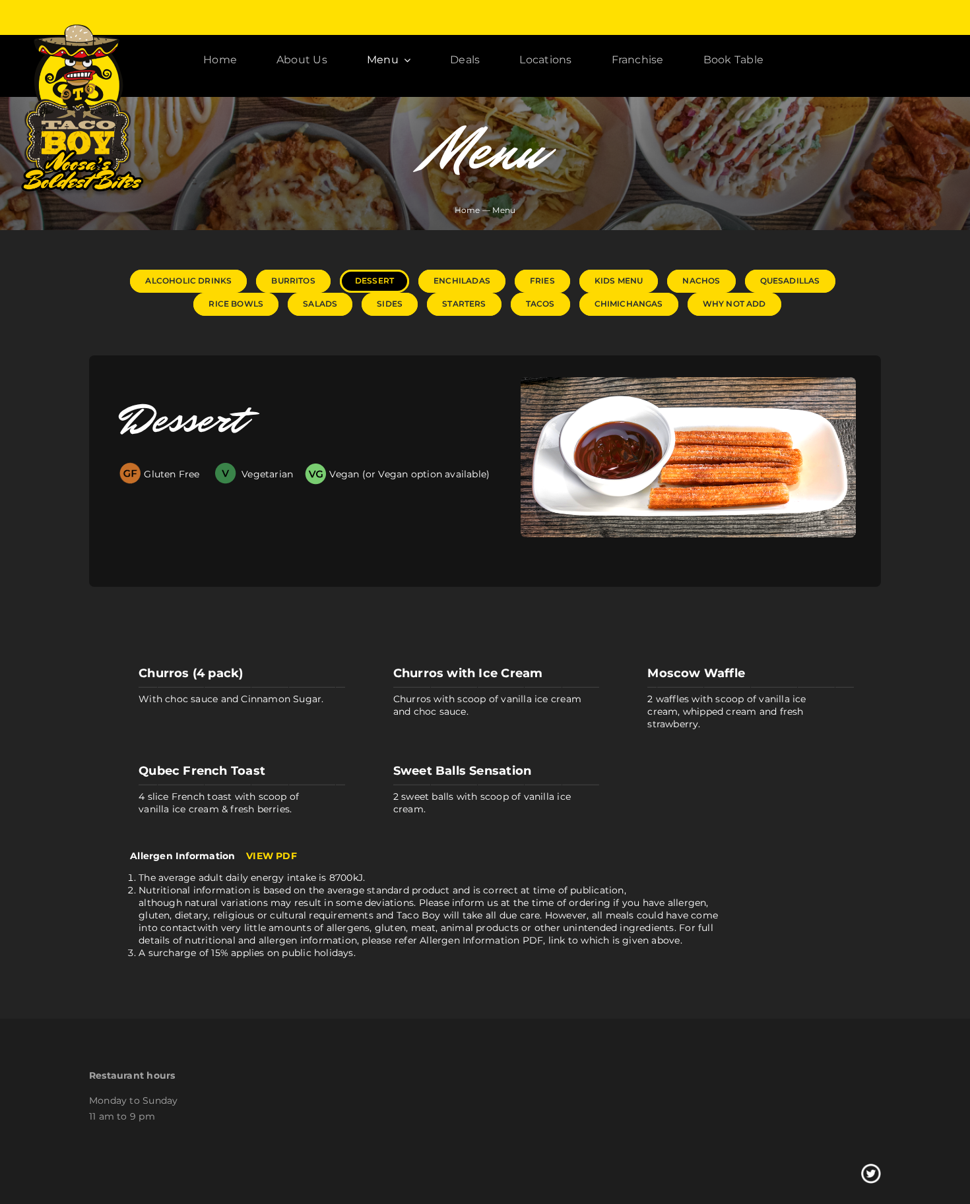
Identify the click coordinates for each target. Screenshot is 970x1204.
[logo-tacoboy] (81, 27)
